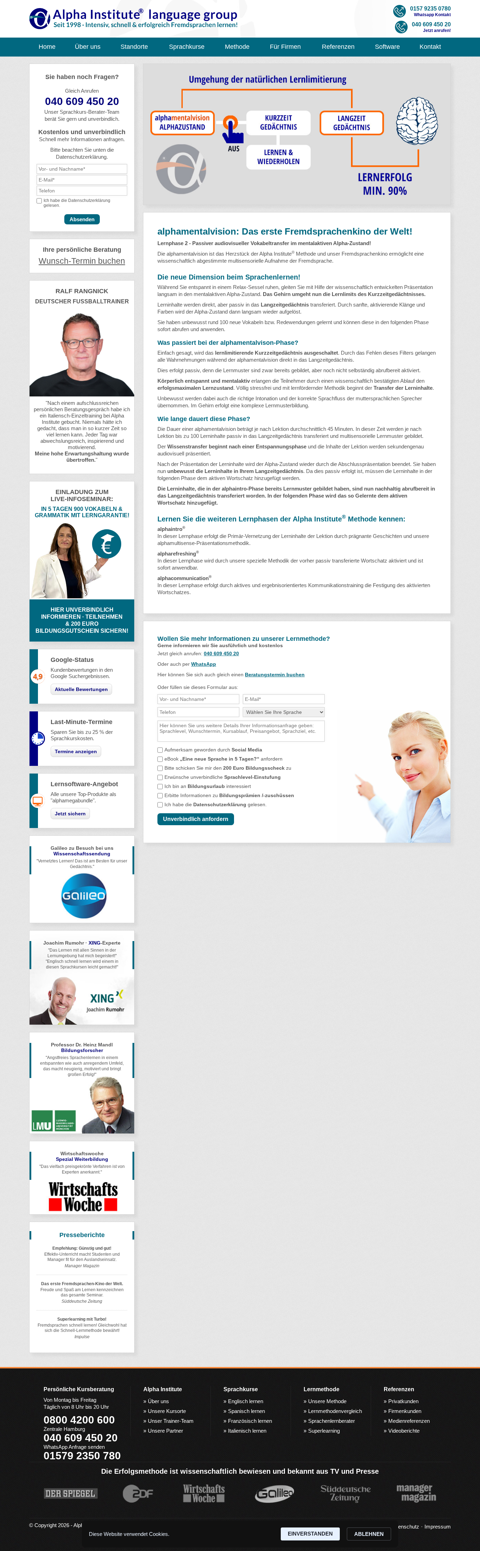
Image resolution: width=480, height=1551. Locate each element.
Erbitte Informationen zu (229, 795)
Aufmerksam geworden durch (213, 750)
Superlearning (324, 1431)
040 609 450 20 (221, 653)
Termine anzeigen (76, 751)
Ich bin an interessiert (207, 786)
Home (47, 46)
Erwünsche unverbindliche (222, 777)
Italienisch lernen (247, 1431)
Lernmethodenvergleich (335, 1411)
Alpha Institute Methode (287, 254)
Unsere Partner (165, 1431)
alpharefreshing (178, 554)
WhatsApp (203, 664)
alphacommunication (184, 578)
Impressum (437, 1527)
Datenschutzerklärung (89, 200)
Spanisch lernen (246, 1411)
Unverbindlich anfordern (195, 819)
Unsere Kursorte (167, 1411)
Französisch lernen (250, 1421)
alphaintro (234, 489)
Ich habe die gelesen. (215, 804)
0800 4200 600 (79, 1420)
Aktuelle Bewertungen (81, 689)
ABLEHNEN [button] (369, 1534)
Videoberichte (404, 1431)
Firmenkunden (404, 1411)
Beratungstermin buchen (275, 674)
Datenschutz (404, 1527)
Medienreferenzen (409, 1421)
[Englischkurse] (133, 19)
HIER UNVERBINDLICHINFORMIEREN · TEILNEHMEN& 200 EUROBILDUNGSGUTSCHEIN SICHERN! (81, 620)
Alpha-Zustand (211, 312)
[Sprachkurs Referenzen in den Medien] (232, 1511)
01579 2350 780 (82, 1455)
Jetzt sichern (70, 813)
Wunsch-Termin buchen (82, 261)
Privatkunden (403, 1401)
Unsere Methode (327, 1401)
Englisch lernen (245, 1401)
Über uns (158, 1401)
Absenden (82, 219)
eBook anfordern (223, 759)
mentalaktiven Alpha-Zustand (227, 294)
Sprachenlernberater (331, 1421)
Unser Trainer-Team (171, 1421)
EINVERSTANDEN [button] (310, 1534)
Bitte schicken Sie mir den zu (227, 768)
